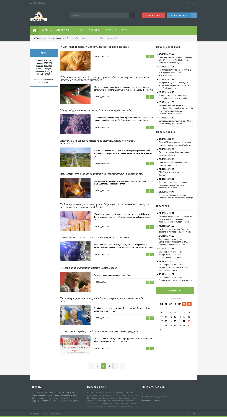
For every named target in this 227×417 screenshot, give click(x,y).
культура (102, 401)
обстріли (130, 401)
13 (175, 317)
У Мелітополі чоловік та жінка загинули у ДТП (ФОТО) (94, 237)
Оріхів (117, 395)
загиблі (122, 398)
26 (170, 325)
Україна (130, 395)
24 (161, 325)
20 (175, 321)
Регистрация (154, 15)
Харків (135, 395)
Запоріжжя (120, 392)
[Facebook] (188, 3)
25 (166, 325)
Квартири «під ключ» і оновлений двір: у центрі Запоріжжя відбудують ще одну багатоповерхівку (175, 60)
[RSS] (194, 3)
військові (95, 398)
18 (166, 321)
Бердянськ (91, 392)
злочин (132, 398)
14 (180, 317)
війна (89, 398)
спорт (121, 406)
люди (108, 401)
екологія (106, 398)
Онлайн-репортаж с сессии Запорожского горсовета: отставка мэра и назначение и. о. (174, 267)
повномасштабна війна (109, 403)
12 (170, 317)
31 (161, 330)
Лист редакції (39, 3)
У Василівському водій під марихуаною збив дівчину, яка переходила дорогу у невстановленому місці (104, 78)
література (115, 401)
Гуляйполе (100, 392)
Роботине (123, 395)
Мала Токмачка (100, 395)
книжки (96, 401)
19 (170, 321)
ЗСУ (113, 392)
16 (189, 317)
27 (175, 325)
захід (127, 398)
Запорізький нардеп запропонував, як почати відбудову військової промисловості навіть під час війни (175, 219)
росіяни (103, 406)
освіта (96, 403)
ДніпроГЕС (108, 392)
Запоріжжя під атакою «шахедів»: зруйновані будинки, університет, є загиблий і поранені (174, 85)
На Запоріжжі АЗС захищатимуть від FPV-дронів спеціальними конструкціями (175, 72)
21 (180, 321)
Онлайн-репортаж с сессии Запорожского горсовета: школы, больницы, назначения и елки (173, 242)
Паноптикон (55, 413)
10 (161, 317)
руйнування (111, 406)
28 (180, 325)
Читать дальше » (101, 56)
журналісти (114, 398)
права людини (123, 403)
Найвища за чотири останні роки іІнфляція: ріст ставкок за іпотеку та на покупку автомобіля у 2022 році (104, 206)
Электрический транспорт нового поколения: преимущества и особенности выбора (173, 185)
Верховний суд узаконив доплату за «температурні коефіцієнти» (101, 173)
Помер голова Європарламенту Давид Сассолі (89, 267)
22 (184, 321)
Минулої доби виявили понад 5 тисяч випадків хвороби (96, 110)
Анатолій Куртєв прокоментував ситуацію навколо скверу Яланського (97, 142)
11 (166, 317)
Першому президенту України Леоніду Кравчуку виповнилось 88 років (102, 300)
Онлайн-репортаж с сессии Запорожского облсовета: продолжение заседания (170, 254)
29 (184, 325)
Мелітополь (110, 395)
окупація (90, 403)
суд (125, 406)
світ (117, 406)
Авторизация (180, 15)
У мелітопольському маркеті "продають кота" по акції (94, 46)
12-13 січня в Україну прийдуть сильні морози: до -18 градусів (99, 331)
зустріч (90, 401)
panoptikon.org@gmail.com (156, 397)
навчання (123, 401)
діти (100, 398)
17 (161, 321)
